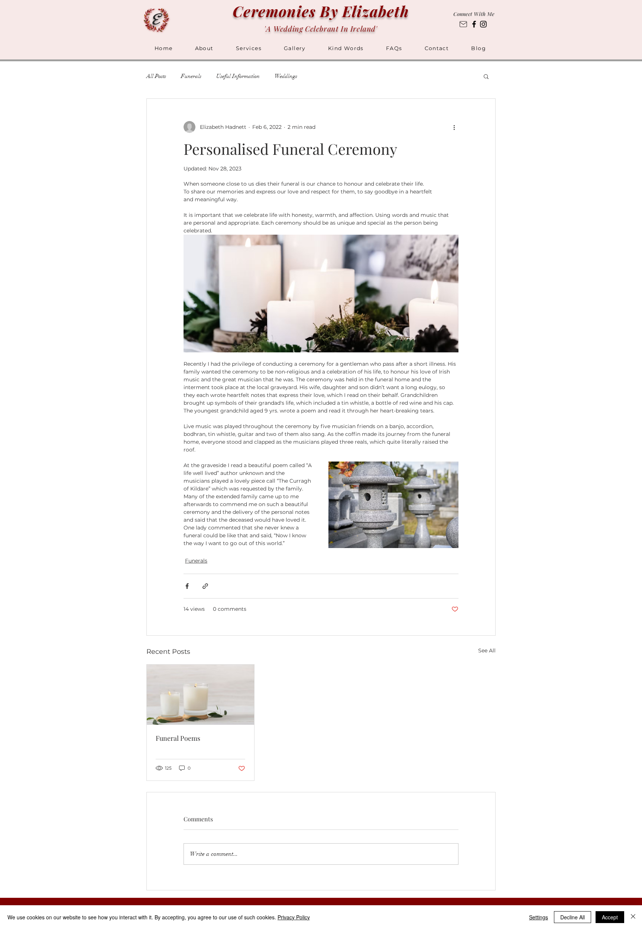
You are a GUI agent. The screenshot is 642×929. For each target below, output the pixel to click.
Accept (610, 917)
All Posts (156, 76)
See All (487, 650)
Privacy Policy (294, 917)
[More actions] (454, 127)
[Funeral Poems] (200, 695)
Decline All (572, 917)
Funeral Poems (178, 738)
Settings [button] (538, 917)
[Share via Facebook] (187, 586)
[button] (394, 48)
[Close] (633, 917)
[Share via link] (205, 586)
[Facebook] (474, 24)
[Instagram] (483, 24)
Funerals (191, 76)
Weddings (286, 76)
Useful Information (238, 76)
